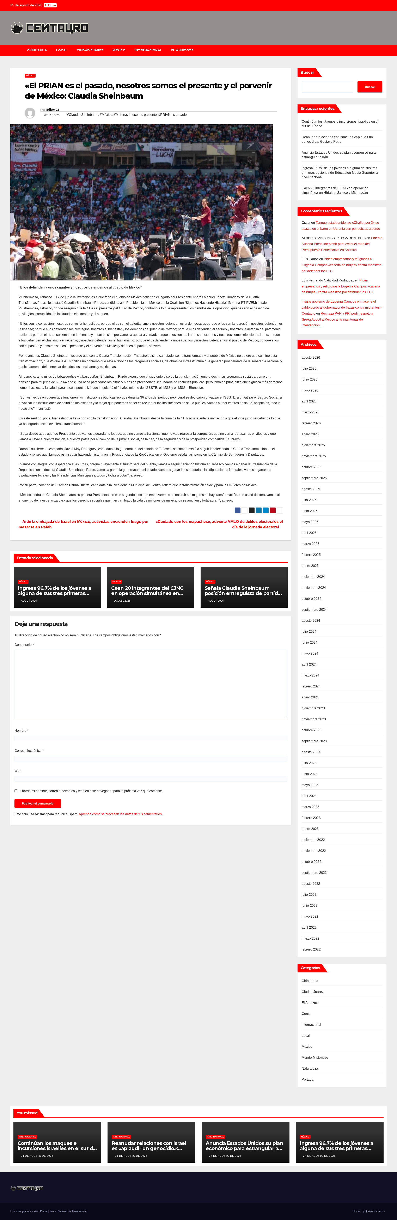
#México (106, 114)
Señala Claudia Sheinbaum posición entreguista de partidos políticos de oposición (244, 593)
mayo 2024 (310, 653)
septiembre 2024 (314, 609)
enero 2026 (310, 434)
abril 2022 (309, 927)
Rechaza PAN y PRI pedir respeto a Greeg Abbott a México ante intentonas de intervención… (337, 319)
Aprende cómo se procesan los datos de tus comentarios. (121, 814)
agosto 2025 (311, 489)
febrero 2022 (311, 949)
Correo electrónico (29, 750)
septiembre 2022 (314, 872)
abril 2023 (309, 796)
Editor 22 (52, 109)
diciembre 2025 (313, 445)
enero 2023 (310, 829)
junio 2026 (310, 379)
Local (62, 50)
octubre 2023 (311, 730)
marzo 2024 (310, 675)
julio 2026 (309, 368)
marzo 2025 (310, 544)
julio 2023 (309, 763)
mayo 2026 (310, 390)
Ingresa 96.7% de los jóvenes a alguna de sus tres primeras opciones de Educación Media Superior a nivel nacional (340, 172)
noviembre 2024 (314, 587)
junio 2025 (310, 511)
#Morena (120, 114)
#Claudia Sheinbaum (82, 114)
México (119, 50)
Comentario (24, 645)
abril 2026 (309, 401)
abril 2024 (309, 664)
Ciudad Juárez (90, 50)
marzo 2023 (310, 807)
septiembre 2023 (314, 741)
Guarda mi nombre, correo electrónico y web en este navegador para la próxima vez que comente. (91, 791)
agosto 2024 (311, 620)
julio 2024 (309, 631)
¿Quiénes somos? (374, 1211)
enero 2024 (310, 697)
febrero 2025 (311, 555)
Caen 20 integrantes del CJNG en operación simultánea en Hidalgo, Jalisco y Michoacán (147, 593)
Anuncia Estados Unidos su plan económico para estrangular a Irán (244, 1148)
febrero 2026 (311, 423)
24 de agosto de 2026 (37, 1155)
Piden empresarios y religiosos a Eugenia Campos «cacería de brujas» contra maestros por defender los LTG (341, 265)
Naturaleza (310, 1068)
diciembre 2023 (313, 708)
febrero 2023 (311, 818)
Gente (306, 1013)
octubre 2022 (311, 861)
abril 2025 (309, 533)
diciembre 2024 (313, 576)
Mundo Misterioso (315, 1057)
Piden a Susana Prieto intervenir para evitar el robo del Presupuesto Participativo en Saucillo (342, 244)
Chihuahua (37, 50)
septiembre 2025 (314, 478)
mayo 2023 (310, 785)
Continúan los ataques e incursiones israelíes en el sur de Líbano (57, 1148)
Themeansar (79, 1211)
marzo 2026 (310, 412)
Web (17, 771)
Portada (307, 1079)
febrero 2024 (311, 686)
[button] (385, 50)
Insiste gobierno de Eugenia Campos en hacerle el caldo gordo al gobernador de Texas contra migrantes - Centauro (341, 307)
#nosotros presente (143, 114)
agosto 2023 (311, 752)
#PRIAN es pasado (172, 114)
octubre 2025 (311, 467)
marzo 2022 (310, 938)
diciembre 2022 (313, 840)
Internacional (148, 50)
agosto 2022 (311, 883)
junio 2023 (310, 774)
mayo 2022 (310, 916)
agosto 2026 (311, 357)
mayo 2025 (310, 522)
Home (356, 1211)
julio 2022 (309, 894)
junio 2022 (310, 905)
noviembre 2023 (314, 719)
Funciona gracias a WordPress (29, 1211)
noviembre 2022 (314, 850)
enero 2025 (310, 565)
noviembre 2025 (314, 456)
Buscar (307, 72)
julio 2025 (309, 500)
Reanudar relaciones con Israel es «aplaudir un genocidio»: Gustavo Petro (149, 1148)
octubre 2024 (311, 598)
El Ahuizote (182, 50)
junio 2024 (310, 642)
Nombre (21, 730)
